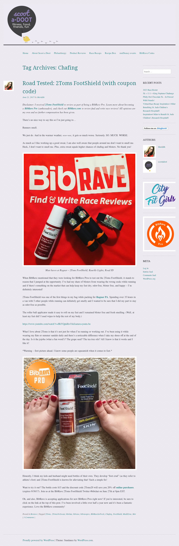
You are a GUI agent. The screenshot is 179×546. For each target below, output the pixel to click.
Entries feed (148, 271)
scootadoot (162, 161)
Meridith (40, 97)
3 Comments (29, 517)
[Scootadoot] (89, 25)
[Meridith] (149, 157)
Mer (134, 514)
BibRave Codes (146, 53)
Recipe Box (110, 53)
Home (25, 53)
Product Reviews (78, 53)
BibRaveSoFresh (97, 514)
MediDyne (127, 514)
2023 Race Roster (150, 89)
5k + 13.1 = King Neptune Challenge (158, 93)
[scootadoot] (149, 171)
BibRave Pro (31, 108)
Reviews (34, 514)
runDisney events (128, 53)
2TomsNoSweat (58, 514)
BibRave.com (74, 108)
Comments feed (149, 275)
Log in (145, 268)
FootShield (117, 514)
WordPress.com (85, 540)
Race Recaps (95, 53)
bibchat (69, 514)
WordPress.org (149, 278)
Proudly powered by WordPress (38, 540)
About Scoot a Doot (41, 53)
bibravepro (85, 514)
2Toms (48, 514)
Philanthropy (60, 53)
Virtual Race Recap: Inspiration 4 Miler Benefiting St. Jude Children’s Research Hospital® (159, 107)
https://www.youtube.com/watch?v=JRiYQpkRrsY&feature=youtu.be (57, 323)
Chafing (108, 514)
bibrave (76, 514)
